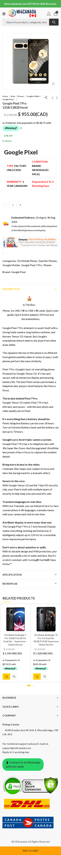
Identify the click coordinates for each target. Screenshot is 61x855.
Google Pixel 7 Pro (8, 99)
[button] (53, 84)
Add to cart (31, 850)
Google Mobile (33, 96)
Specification (12, 574)
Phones (20, 96)
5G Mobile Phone (27, 260)
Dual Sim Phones (47, 260)
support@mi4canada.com (16, 747)
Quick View (14, 676)
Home (5, 96)
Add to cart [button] (6, 676)
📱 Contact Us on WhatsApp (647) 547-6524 (23, 764)
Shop (13, 96)
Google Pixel (21, 152)
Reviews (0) (9, 583)
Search (54, 22)
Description (11, 289)
